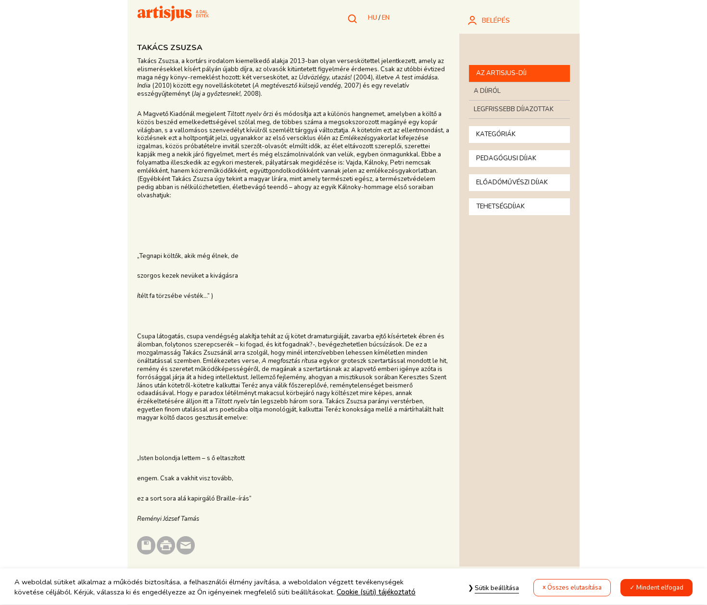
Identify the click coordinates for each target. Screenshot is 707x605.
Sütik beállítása (497, 588)
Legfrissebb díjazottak (514, 109)
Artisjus (173, 14)
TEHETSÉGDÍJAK (500, 206)
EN (386, 17)
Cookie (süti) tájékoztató (376, 592)
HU (372, 17)
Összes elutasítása (574, 587)
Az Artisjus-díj (501, 73)
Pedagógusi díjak (506, 158)
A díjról (487, 91)
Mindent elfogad (659, 587)
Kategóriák (496, 134)
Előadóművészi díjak (512, 182)
